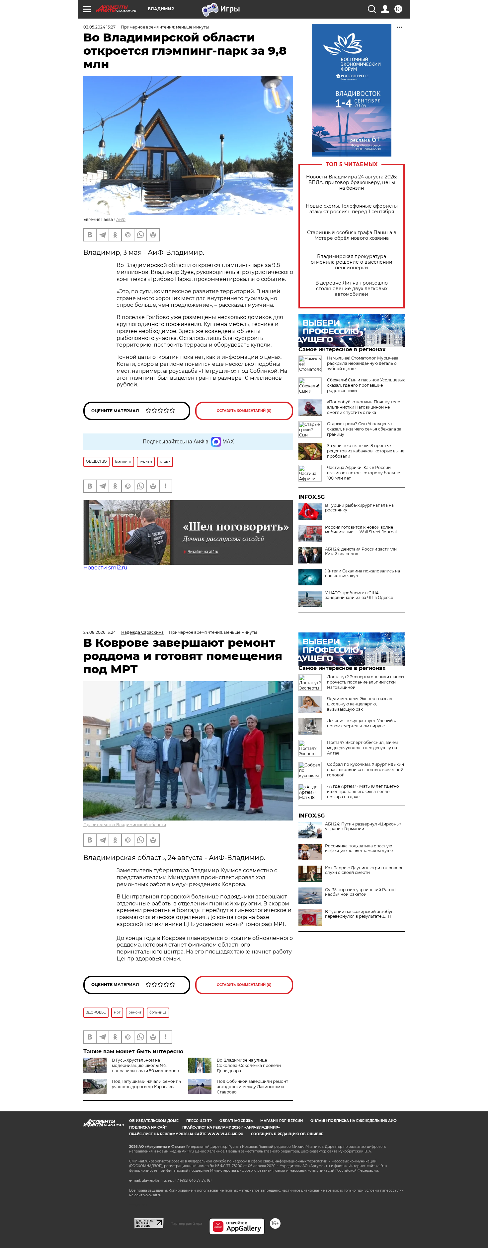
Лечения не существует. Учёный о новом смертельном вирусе (361, 723)
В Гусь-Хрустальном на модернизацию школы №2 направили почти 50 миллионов (145, 1065)
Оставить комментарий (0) (244, 411)
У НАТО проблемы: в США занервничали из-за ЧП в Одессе (359, 595)
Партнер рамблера (186, 1223)
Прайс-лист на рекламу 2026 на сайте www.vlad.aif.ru (186, 1134)
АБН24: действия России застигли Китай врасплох (361, 551)
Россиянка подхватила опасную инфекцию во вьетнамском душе (359, 848)
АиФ (120, 219)
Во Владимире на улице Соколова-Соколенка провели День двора (249, 1065)
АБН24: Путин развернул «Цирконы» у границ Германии (363, 826)
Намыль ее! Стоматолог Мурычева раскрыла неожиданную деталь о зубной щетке (362, 363)
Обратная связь (236, 1121)
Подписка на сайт (148, 1127)
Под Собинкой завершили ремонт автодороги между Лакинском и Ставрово (252, 1086)
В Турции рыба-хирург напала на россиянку (359, 507)
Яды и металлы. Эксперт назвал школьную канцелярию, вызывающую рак (359, 704)
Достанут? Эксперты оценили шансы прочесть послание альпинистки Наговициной (365, 682)
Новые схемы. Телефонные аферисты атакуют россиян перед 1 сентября (352, 209)
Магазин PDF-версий (281, 1121)
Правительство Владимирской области (124, 824)
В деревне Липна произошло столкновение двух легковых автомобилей (351, 288)
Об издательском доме (154, 1121)
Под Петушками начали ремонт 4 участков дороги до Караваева (146, 1084)
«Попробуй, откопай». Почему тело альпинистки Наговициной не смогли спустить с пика (363, 407)
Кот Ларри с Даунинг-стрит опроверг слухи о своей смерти (364, 870)
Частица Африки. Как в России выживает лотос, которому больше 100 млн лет (363, 473)
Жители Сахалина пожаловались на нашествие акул (362, 573)
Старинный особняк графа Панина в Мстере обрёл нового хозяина (351, 235)
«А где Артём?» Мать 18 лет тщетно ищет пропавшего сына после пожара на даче (363, 791)
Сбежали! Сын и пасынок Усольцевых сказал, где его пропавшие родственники (366, 385)
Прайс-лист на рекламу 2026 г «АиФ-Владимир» (231, 1127)
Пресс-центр (199, 1121)
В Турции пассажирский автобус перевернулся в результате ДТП (359, 914)
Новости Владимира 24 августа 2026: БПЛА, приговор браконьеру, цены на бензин (351, 182)
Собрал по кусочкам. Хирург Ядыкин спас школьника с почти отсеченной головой (365, 769)
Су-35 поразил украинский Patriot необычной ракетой (360, 892)
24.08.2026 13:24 (99, 632)
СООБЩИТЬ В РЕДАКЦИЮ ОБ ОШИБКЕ (287, 1134)
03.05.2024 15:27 (99, 27)
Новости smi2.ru (105, 567)
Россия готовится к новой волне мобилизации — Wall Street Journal (361, 529)
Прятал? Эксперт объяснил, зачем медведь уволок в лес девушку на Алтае (362, 747)
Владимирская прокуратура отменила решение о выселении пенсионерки (351, 262)
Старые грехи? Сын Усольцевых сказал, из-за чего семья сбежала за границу (364, 429)
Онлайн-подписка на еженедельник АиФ (353, 1121)
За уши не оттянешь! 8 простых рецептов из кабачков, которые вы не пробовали (365, 451)
